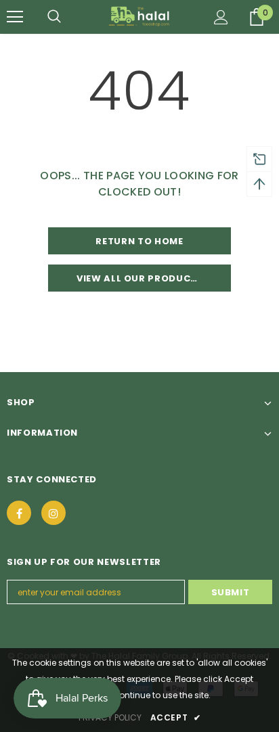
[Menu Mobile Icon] (15, 17)
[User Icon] (221, 17)
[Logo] (139, 16)
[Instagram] (53, 513)
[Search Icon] (54, 17)
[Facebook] (19, 513)
